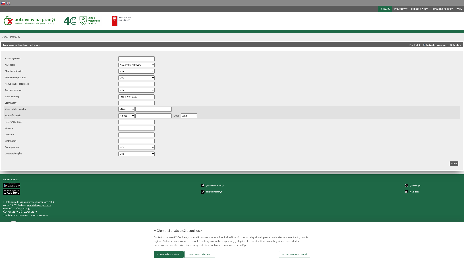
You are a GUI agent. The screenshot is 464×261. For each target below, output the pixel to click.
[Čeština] (3, 3)
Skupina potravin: (14, 71)
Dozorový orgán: (13, 153)
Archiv (457, 45)
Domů (5, 37)
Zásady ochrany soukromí (15, 215)
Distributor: (10, 141)
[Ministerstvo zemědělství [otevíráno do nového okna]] (121, 21)
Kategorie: (10, 65)
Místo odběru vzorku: (15, 109)
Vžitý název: (11, 103)
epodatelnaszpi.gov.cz (39, 205)
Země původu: (12, 147)
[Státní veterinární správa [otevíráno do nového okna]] (90, 21)
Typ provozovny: (13, 90)
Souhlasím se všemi (168, 254)
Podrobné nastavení (294, 254)
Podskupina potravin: (16, 77)
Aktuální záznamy (437, 45)
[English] (8, 3)
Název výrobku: (13, 58)
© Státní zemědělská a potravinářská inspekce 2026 (28, 202)
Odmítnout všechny (200, 254)
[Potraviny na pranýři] (29, 20)
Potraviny (15, 37)
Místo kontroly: (12, 96)
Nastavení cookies (39, 215)
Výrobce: (9, 128)
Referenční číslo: (13, 122)
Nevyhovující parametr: (17, 84)
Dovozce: (9, 134)
